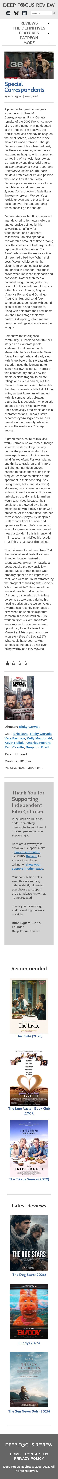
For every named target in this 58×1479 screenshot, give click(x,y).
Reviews (29, 23)
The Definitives (29, 28)
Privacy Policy (29, 1459)
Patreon (29, 37)
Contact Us (36, 1454)
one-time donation (27, 852)
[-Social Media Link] (8, 13)
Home (15, 1454)
